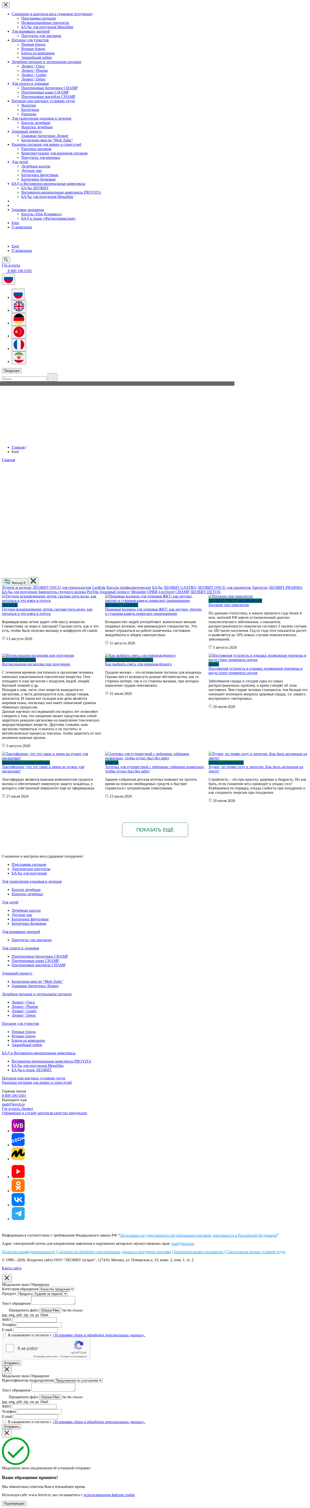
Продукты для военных (40, 157)
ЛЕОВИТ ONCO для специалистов (61, 587)
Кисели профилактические (129, 587)
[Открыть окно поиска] (6, 260)
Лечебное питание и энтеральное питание (46, 62)
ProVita (93, 592)
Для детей (20, 162)
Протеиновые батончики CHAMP (49, 88)
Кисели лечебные (35, 123)
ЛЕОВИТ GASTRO (179, 587)
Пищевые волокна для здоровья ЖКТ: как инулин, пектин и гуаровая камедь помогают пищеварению (153, 611)
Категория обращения (20, 1289)
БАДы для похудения (19, 592)
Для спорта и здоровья (30, 83)
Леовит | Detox (33, 79)
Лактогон (260, 587)
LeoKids (99, 587)
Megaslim (138, 592)
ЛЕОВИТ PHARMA (285, 587)
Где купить (11, 265)
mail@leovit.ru (13, 1104)
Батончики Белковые (29, 923)
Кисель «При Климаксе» (41, 214)
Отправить (11, 1363)
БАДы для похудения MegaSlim (47, 27)
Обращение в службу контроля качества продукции (44, 1113)
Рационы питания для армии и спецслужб (46, 144)
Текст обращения (16, 1303)
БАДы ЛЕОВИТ (35, 188)
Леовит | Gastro (33, 75)
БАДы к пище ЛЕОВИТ (32, 1070)
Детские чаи (31, 170)
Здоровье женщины (28, 210)
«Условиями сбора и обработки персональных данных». (99, 1335)
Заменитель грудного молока (62, 592)
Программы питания (38, 18)
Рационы (28, 114)
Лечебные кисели (35, 166)
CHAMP (182, 592)
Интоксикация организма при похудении (36, 664)
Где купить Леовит (17, 1109)
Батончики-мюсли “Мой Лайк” (47, 140)
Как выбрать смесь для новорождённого (138, 664)
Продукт (9, 1293)
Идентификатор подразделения (28, 1380)
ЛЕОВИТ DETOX (205, 592)
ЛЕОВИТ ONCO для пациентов (224, 587)
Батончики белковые (38, 179)
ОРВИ (152, 592)
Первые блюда (33, 44)
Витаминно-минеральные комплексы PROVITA (61, 192)
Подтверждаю (14, 1503)
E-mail (7, 1330)
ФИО (6, 1320)
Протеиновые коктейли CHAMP (48, 97)
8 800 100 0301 (14, 1095)
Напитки (28, 105)
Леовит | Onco (33, 66)
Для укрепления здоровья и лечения (41, 118)
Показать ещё (155, 829)
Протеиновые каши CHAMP (45, 92)
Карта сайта (12, 1268)
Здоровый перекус (27, 131)
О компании (22, 227)
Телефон (9, 1325)
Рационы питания (36, 149)
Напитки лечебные (37, 127)
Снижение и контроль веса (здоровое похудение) (52, 14)
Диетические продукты (31, 869)
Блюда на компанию (38, 53)
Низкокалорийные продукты (45, 23)
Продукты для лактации (41, 36)
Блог (15, 223)
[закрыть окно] (33, 581)
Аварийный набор (36, 57)
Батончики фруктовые (39, 175)
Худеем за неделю (16, 587)
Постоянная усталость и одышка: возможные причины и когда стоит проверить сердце (255, 670)
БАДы (157, 587)
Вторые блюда (33, 49)
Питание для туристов (30, 40)
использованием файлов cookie (109, 1495)
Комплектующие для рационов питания (54, 153)
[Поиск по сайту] (52, 377)
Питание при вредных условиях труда (43, 101)
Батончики (30, 110)
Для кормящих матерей (31, 31)
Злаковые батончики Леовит (45, 136)
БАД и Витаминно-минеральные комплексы (48, 184)
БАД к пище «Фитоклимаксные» (48, 218)
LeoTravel (166, 592)
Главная (18, 447)
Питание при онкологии (229, 605)
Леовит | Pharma (34, 70)
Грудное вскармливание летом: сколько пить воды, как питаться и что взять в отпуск (47, 611)
